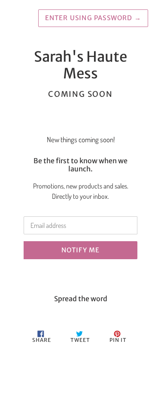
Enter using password (93, 18)
